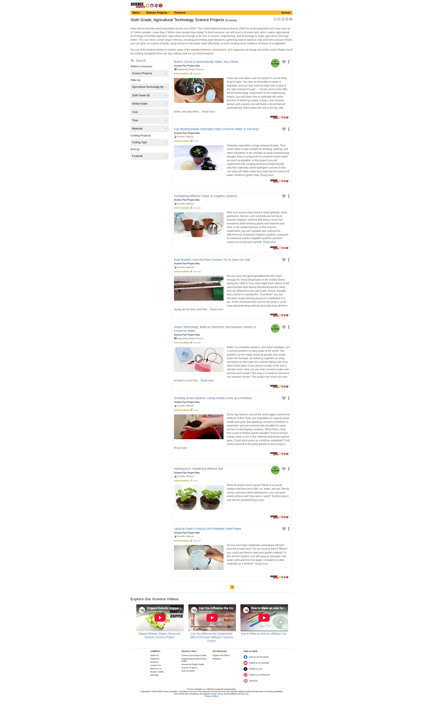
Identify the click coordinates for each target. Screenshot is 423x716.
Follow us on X (256, 669)
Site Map (154, 675)
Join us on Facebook (259, 657)
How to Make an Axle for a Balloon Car (263, 633)
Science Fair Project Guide (193, 655)
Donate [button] (285, 12)
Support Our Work (220, 655)
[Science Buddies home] (148, 7)
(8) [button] (147, 86)
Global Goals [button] (139, 103)
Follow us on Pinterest (259, 675)
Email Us (253, 681)
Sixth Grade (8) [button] (141, 95)
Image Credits (157, 672)
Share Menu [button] (286, 19)
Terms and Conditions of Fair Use (233, 694)
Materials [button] (137, 128)
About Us (154, 655)
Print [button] (279, 19)
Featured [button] (137, 156)
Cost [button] (134, 112)
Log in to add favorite (284, 62)
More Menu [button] (290, 19)
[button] (132, 60)
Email (283, 19)
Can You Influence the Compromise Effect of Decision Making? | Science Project (211, 637)
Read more (208, 111)
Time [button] (135, 120)
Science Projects (189, 668)
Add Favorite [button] (275, 19)
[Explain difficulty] (187, 73)
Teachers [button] (179, 12)
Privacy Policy (211, 696)
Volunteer (216, 659)
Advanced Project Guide (192, 664)
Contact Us (155, 665)
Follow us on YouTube (259, 663)
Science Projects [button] (156, 12)
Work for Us (156, 669)
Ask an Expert (188, 671)
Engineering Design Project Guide (194, 660)
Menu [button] (136, 12)
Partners (154, 662)
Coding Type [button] (139, 142)
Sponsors (154, 659)
